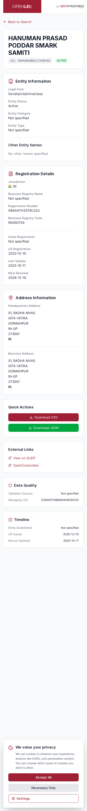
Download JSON (46, 428)
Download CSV (46, 417)
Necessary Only (43, 788)
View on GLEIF (24, 458)
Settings (23, 798)
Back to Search (19, 22)
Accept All (44, 777)
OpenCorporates (26, 465)
